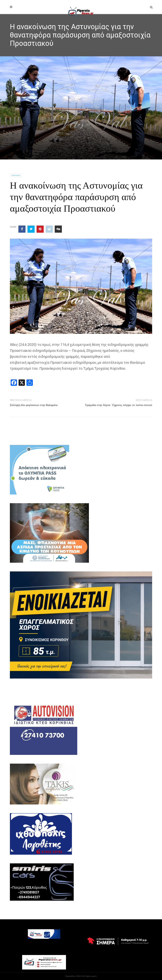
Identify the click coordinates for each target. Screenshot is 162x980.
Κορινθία (16, 175)
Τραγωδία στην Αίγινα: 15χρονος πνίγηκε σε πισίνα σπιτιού (118, 405)
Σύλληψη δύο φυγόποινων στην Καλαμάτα (33, 405)
